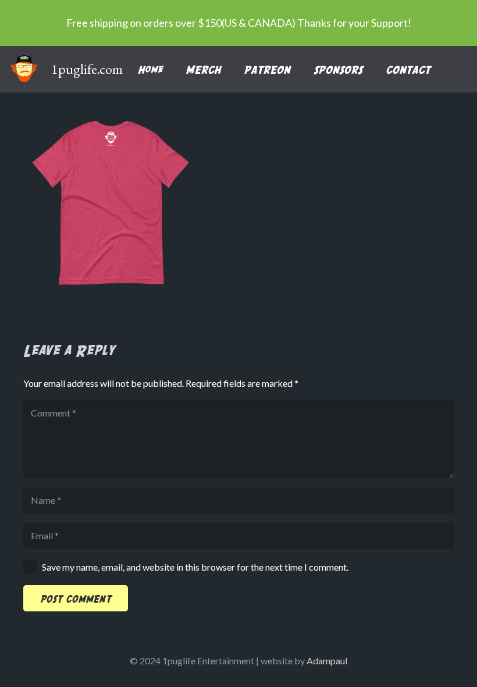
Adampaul (327, 660)
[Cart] (455, 69)
